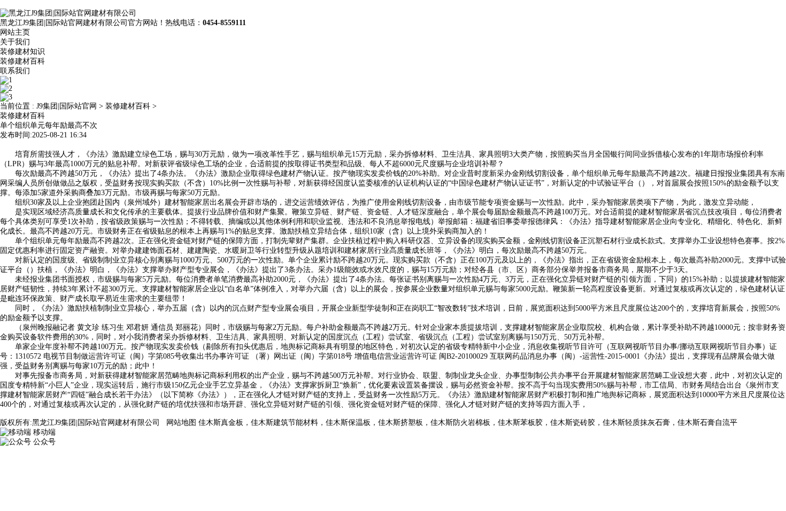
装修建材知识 (22, 52)
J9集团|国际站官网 (66, 106)
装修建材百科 (22, 61)
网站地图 (181, 423)
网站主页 (15, 32)
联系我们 (15, 71)
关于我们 (15, 42)
